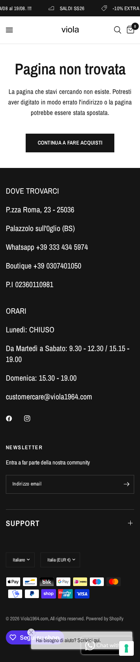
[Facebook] (14, 418)
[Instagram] (32, 418)
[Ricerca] (117, 30)
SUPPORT (23, 523)
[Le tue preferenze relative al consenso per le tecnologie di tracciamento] (126, 648)
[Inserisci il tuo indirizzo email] (126, 484)
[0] (129, 30)
